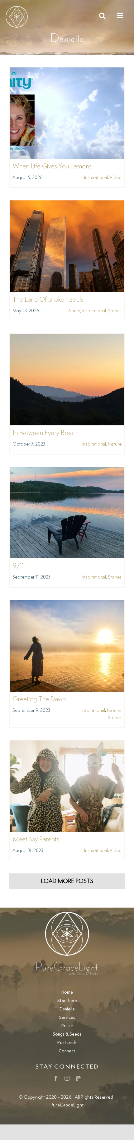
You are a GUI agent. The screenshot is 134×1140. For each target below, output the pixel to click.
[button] (102, 15)
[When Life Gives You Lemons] (67, 72)
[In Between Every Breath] (67, 338)
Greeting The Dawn (39, 699)
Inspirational (96, 177)
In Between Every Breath (46, 433)
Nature (115, 444)
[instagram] (67, 1078)
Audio (74, 311)
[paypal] (78, 1078)
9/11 (18, 566)
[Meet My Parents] (67, 745)
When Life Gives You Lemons (52, 166)
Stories (115, 311)
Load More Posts (67, 881)
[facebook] (55, 1078)
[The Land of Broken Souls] (67, 205)
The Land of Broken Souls (48, 299)
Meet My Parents (36, 839)
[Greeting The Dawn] (67, 604)
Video (116, 177)
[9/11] (67, 471)
